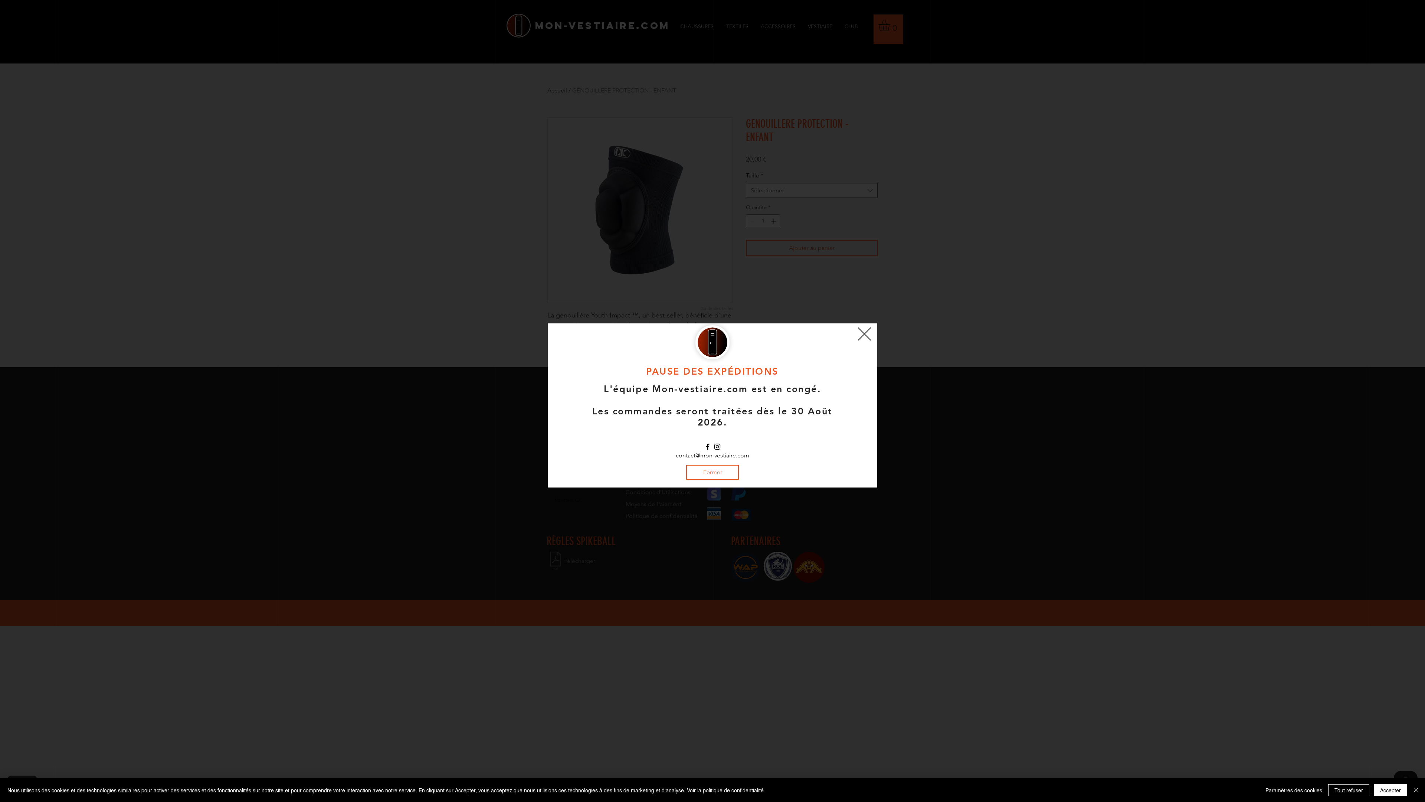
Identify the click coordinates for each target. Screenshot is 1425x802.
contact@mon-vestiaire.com (712, 455)
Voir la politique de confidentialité (725, 790)
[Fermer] (1416, 790)
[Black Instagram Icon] (717, 447)
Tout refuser (1348, 790)
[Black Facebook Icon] (708, 447)
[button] (864, 333)
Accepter (1390, 790)
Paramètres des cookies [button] (1293, 790)
